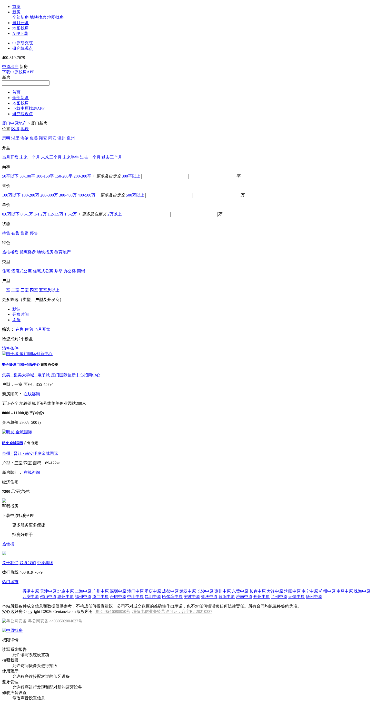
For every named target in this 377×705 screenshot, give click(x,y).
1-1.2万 (40, 214)
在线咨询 (32, 394)
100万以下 (11, 195)
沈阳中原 (292, 591)
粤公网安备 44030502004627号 (55, 621)
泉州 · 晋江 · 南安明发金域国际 (30, 453)
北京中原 (65, 591)
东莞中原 (240, 591)
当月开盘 (20, 23)
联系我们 (27, 563)
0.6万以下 (10, 214)
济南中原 (244, 596)
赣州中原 (65, 596)
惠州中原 (222, 591)
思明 (6, 138)
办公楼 (70, 271)
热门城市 (10, 582)
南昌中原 (344, 591)
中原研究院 (22, 43)
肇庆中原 (209, 596)
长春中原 (257, 591)
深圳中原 (118, 591)
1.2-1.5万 (55, 214)
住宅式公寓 (43, 271)
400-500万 (86, 195)
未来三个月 (51, 157)
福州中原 (83, 596)
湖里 (15, 138)
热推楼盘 (10, 252)
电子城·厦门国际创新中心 (21, 364)
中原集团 (45, 563)
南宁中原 (310, 591)
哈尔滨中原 (172, 596)
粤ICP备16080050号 (112, 611)
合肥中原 (118, 596)
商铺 (81, 271)
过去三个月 (112, 157)
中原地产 (10, 66)
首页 (16, 6)
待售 (6, 233)
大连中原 (275, 591)
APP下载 (20, 33)
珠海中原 (362, 591)
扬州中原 (314, 596)
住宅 (6, 271)
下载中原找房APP (18, 72)
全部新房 (20, 17)
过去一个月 (90, 157)
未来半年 (71, 157)
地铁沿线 (27, 403)
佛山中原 (48, 596)
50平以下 (10, 176)
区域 (15, 128)
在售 (15, 233)
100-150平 (45, 176)
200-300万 (49, 195)
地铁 (25, 128)
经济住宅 (10, 482)
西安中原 (31, 596)
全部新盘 (20, 97)
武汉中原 (188, 591)
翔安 (43, 138)
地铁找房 (38, 17)
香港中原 (31, 591)
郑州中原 (261, 596)
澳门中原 (135, 591)
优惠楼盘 (27, 252)
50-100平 (27, 176)
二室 (15, 290)
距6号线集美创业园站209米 (61, 403)
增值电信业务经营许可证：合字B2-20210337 (172, 611)
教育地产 (62, 252)
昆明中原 (153, 596)
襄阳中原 (227, 596)
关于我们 (10, 563)
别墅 (58, 271)
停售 (34, 233)
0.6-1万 (27, 214)
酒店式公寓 (21, 271)
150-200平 (64, 176)
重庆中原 (153, 591)
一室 (6, 290)
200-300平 (82, 176)
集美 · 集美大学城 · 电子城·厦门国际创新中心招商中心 (51, 375)
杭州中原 (327, 591)
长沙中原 (205, 591)
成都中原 (170, 591)
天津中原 (48, 591)
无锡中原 (296, 596)
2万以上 (114, 214)
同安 (52, 138)
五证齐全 (10, 403)
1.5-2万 (70, 214)
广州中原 (100, 591)
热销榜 (8, 544)
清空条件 (10, 348)
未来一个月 (29, 157)
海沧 (25, 138)
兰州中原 (279, 596)
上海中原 (83, 591)
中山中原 (135, 596)
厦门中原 (100, 596)
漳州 (61, 138)
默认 (16, 309)
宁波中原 (192, 596)
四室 (34, 290)
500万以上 (135, 195)
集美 (34, 138)
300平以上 (131, 176)
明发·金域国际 (12, 443)
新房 (16, 12)
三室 (25, 290)
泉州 (71, 138)
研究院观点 (22, 48)
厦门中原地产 (14, 123)
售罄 (25, 233)
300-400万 (68, 195)
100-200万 (30, 195)
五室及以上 (49, 290)
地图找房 (55, 17)
